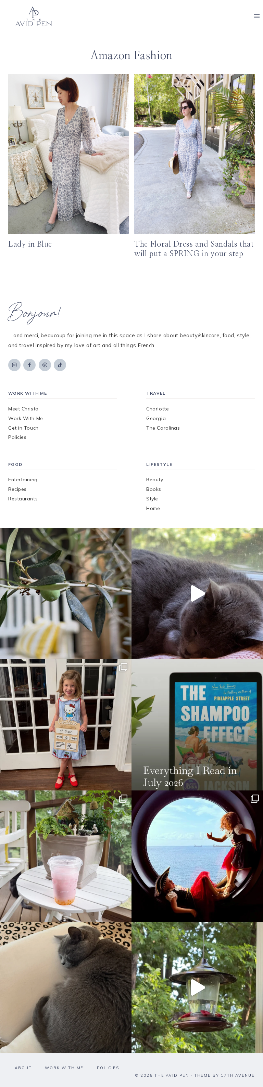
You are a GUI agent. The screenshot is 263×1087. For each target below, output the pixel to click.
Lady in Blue (30, 244)
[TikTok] (60, 365)
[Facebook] (29, 365)
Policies (17, 437)
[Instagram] (14, 365)
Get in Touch (23, 428)
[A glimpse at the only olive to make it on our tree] (66, 593)
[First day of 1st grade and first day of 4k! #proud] (66, 724)
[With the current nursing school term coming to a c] (197, 724)
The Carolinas (163, 428)
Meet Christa (23, 409)
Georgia (156, 418)
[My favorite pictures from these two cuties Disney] (197, 856)
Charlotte (157, 409)
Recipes (17, 489)
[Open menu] (256, 16)
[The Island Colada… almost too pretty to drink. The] (66, 856)
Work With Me (25, 418)
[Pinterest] (45, 365)
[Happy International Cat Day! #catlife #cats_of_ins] (197, 593)
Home (153, 508)
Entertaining (23, 479)
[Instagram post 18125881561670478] (66, 987)
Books (153, 489)
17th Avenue (238, 1075)
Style (152, 499)
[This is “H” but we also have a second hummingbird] (197, 987)
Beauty (154, 479)
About (23, 1067)
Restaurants (23, 499)
